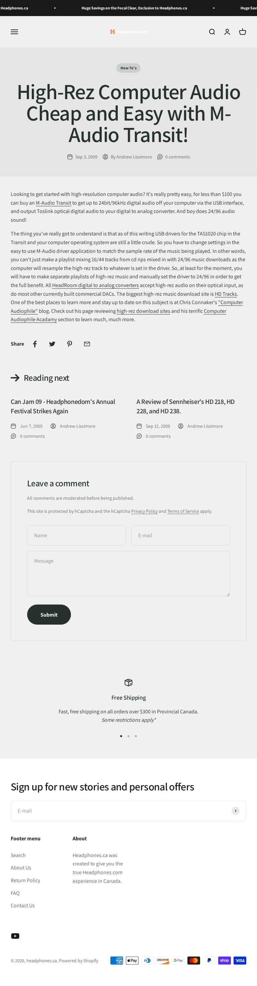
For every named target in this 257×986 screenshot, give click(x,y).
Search (18, 855)
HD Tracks (226, 293)
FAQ (15, 893)
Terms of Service (183, 511)
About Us (21, 867)
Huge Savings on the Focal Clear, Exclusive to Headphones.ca (128, 7)
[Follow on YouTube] (15, 935)
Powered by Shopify (78, 961)
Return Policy (25, 880)
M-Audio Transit (53, 202)
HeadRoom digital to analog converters (95, 285)
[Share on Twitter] (52, 344)
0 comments (177, 157)
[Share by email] (87, 344)
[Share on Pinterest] (69, 344)
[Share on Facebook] (34, 344)
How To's (128, 67)
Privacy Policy (144, 511)
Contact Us (23, 905)
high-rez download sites (143, 310)
